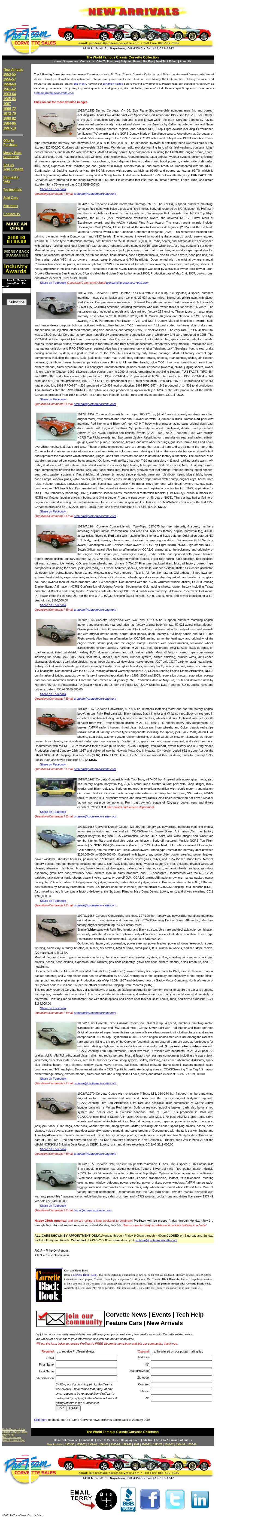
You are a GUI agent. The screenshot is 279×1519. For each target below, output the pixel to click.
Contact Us (87, 61)
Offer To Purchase (107, 61)
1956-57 (9, 79)
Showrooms (70, 61)
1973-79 (9, 114)
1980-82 (9, 118)
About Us (186, 61)
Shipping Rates (130, 61)
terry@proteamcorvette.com (92, 1210)
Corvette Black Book (84, 1275)
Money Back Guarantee (12, 155)
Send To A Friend (166, 61)
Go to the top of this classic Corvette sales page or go (15, 1432)
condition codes (113, 83)
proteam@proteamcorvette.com (54, 92)
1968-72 (9, 109)
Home (57, 61)
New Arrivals (13, 69)
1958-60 (9, 84)
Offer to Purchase (10, 143)
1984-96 (9, 123)
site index (80, 83)
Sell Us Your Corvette (13, 167)
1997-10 (9, 128)
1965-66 (9, 99)
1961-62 (9, 89)
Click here (40, 1419)
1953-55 (9, 74)
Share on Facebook (53, 189)
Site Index (10, 206)
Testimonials (12, 190)
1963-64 (9, 94)
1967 (7, 104)
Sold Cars (10, 198)
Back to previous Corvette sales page (13, 1438)
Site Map (147, 61)
